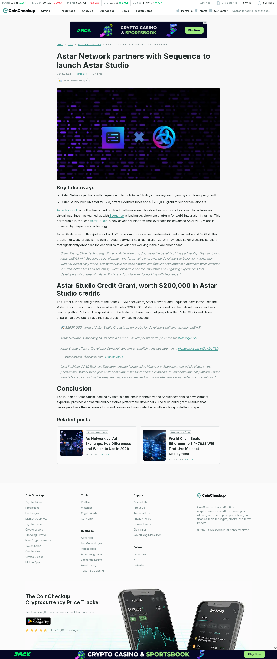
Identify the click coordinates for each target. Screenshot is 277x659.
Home (60, 44)
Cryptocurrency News (89, 44)
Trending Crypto (35, 535)
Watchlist (86, 507)
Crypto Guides (34, 556)
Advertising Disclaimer (147, 535)
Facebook (140, 554)
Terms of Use (142, 513)
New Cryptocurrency (38, 540)
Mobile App (32, 562)
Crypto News (33, 551)
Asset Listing (88, 565)
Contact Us (140, 502)
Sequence (116, 215)
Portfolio (86, 502)
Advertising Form (91, 554)
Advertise (87, 537)
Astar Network (67, 210)
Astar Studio (98, 221)
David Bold (82, 74)
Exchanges (32, 513)
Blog (70, 44)
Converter (87, 518)
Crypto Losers (34, 529)
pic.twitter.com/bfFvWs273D (198, 348)
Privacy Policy (142, 518)
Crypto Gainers (34, 524)
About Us (139, 507)
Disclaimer (140, 529)
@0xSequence (187, 338)
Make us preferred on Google (75, 81)
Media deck (88, 548)
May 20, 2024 (114, 356)
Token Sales (33, 545)
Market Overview (36, 518)
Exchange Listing (91, 559)
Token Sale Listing (92, 570)
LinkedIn (139, 565)
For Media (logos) (92, 543)
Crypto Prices (33, 502)
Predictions (32, 507)
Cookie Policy (142, 524)
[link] (138, 44)
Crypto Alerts (89, 513)
